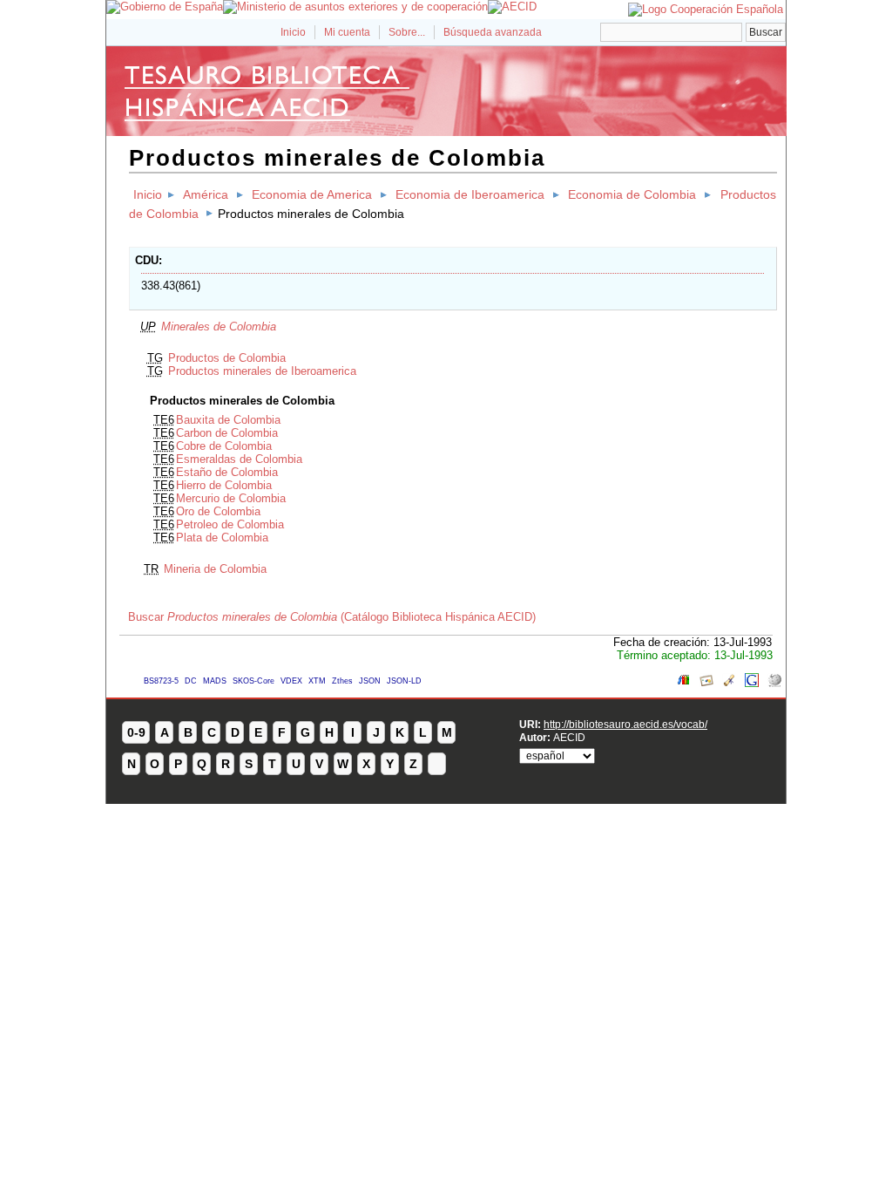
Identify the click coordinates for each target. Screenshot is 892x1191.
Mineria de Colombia (215, 568)
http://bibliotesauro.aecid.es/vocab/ (625, 724)
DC (191, 681)
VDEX (291, 681)
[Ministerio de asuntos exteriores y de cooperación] (355, 6)
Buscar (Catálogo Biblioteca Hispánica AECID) (332, 616)
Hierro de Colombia (224, 485)
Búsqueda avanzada (492, 32)
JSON (370, 681)
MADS (214, 681)
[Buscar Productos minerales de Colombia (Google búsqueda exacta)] (752, 683)
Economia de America (312, 194)
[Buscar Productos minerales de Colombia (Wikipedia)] (774, 683)
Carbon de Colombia (227, 432)
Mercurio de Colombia (231, 498)
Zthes (342, 681)
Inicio (293, 32)
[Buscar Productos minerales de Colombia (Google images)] (706, 683)
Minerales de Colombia (218, 326)
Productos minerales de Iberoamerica (262, 371)
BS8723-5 (161, 681)
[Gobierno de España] (164, 6)
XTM (317, 681)
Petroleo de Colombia (230, 524)
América (205, 194)
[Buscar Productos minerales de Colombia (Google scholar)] (729, 683)
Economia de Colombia (632, 194)
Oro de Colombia (218, 511)
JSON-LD (404, 681)
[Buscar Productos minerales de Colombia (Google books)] (684, 683)
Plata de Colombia (222, 537)
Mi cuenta (347, 32)
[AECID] (512, 6)
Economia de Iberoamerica (469, 194)
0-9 (136, 732)
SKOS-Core (253, 681)
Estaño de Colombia (227, 472)
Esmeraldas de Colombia (239, 459)
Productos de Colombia (227, 357)
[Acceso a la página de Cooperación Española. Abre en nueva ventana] (705, 9)
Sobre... (407, 32)
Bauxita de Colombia (228, 419)
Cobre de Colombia (224, 446)
